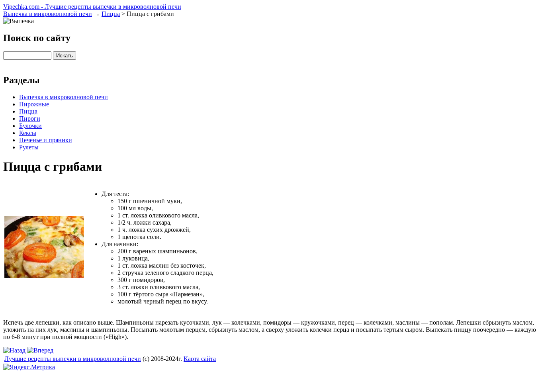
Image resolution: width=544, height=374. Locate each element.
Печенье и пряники (45, 140)
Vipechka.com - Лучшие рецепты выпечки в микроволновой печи (92, 6)
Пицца (111, 13)
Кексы (27, 132)
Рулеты (29, 147)
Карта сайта (200, 358)
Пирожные (34, 104)
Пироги (29, 118)
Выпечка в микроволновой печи (47, 13)
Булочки (30, 125)
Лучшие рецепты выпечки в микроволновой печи (72, 358)
